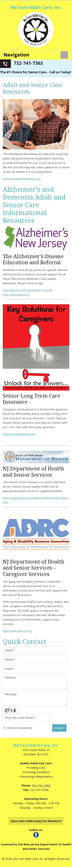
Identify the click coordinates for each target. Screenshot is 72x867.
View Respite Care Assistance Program (28, 290)
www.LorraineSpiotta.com (19, 434)
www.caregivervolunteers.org (22, 178)
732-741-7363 (28, 63)
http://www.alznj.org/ (16, 294)
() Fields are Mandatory (17, 728)
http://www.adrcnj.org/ (17, 631)
